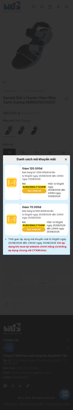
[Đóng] (66, 159)
